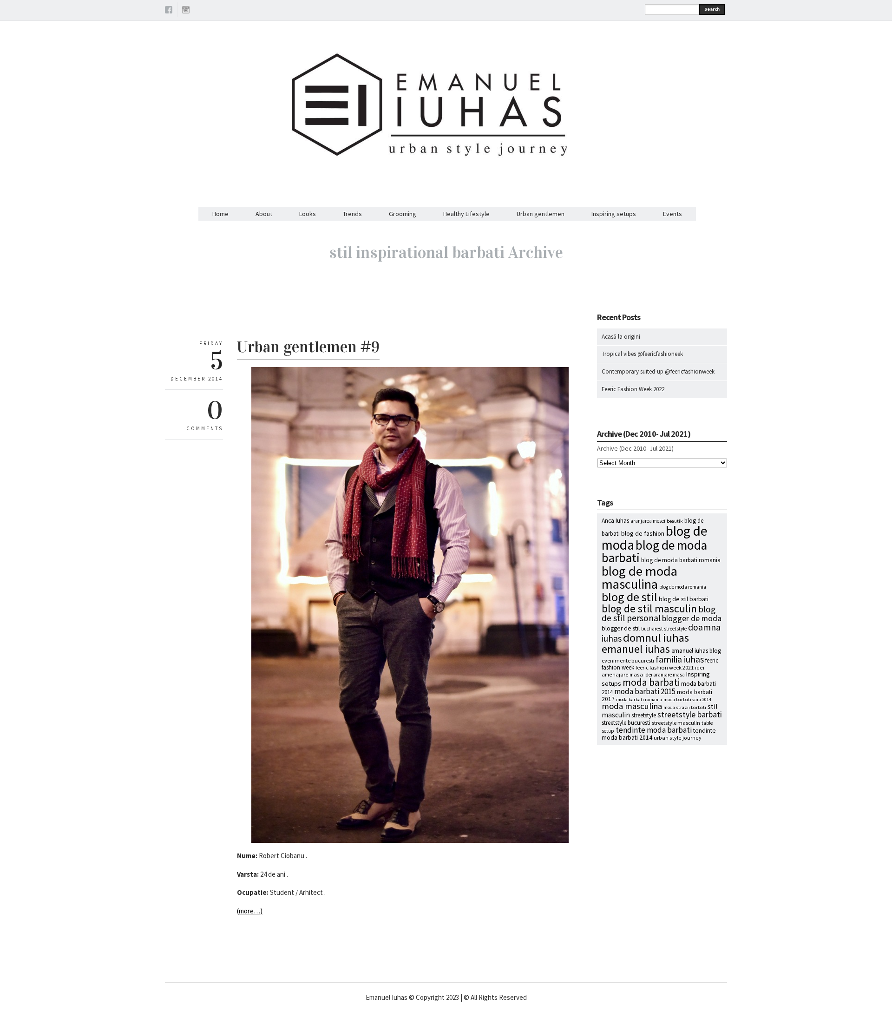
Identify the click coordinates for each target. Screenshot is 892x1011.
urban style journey (678, 737)
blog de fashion (642, 533)
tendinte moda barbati (654, 730)
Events (672, 213)
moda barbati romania (639, 699)
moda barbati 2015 (645, 691)
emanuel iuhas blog (696, 651)
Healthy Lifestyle (466, 213)
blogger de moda (691, 618)
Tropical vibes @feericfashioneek (642, 354)
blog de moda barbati (654, 551)
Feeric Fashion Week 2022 (633, 389)
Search (712, 9)
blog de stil (629, 596)
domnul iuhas (656, 637)
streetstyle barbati (689, 714)
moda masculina (632, 706)
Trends (352, 213)
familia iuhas (680, 659)
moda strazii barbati (684, 707)
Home (220, 213)
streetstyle (643, 715)
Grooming (402, 213)
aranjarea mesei (647, 521)
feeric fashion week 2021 (665, 667)
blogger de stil (621, 628)
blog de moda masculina (639, 578)
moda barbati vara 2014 (687, 699)
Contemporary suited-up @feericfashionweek (658, 371)
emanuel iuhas (636, 649)
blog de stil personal (658, 614)
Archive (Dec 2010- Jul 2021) (635, 448)
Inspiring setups (613, 213)
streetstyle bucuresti (626, 723)
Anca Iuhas (615, 521)
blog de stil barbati (683, 599)
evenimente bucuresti (628, 660)
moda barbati (651, 682)
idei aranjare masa (664, 674)
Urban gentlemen (540, 213)
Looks (307, 213)
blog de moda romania (682, 587)
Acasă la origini (621, 337)
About (264, 213)
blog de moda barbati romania (681, 560)
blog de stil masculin (649, 608)
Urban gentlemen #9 (308, 346)
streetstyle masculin (676, 722)
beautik (675, 521)
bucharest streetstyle (664, 628)
